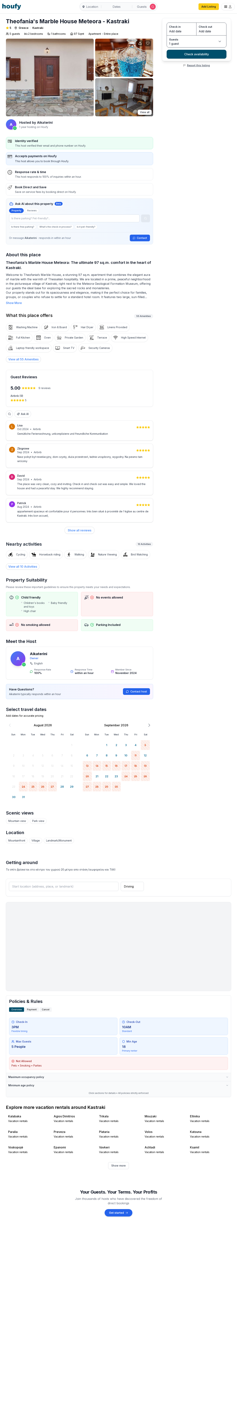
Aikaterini (38, 654)
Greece (24, 27)
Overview (16, 1009)
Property (16, 210)
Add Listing (208, 6)
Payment (32, 1009)
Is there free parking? (22, 226)
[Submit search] (153, 7)
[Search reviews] (9, 414)
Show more (118, 1165)
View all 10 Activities (22, 566)
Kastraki (37, 27)
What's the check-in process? (55, 226)
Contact (142, 237)
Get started (116, 1212)
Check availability (196, 54)
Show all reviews (79, 530)
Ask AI (25, 413)
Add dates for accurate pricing (24, 715)
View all (144, 112)
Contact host (138, 691)
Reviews (32, 210)
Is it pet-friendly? (86, 226)
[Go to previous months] (10, 725)
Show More (14, 303)
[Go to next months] (149, 725)
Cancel (45, 1009)
